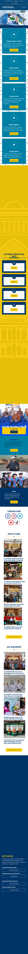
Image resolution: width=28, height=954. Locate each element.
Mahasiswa (16, 1)
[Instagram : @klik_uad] (14, 518)
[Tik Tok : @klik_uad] (17, 525)
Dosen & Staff (14, 3)
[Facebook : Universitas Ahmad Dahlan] (8, 518)
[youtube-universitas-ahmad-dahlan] (11, 525)
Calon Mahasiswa (9, 1)
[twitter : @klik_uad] (20, 518)
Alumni (21, 1)
